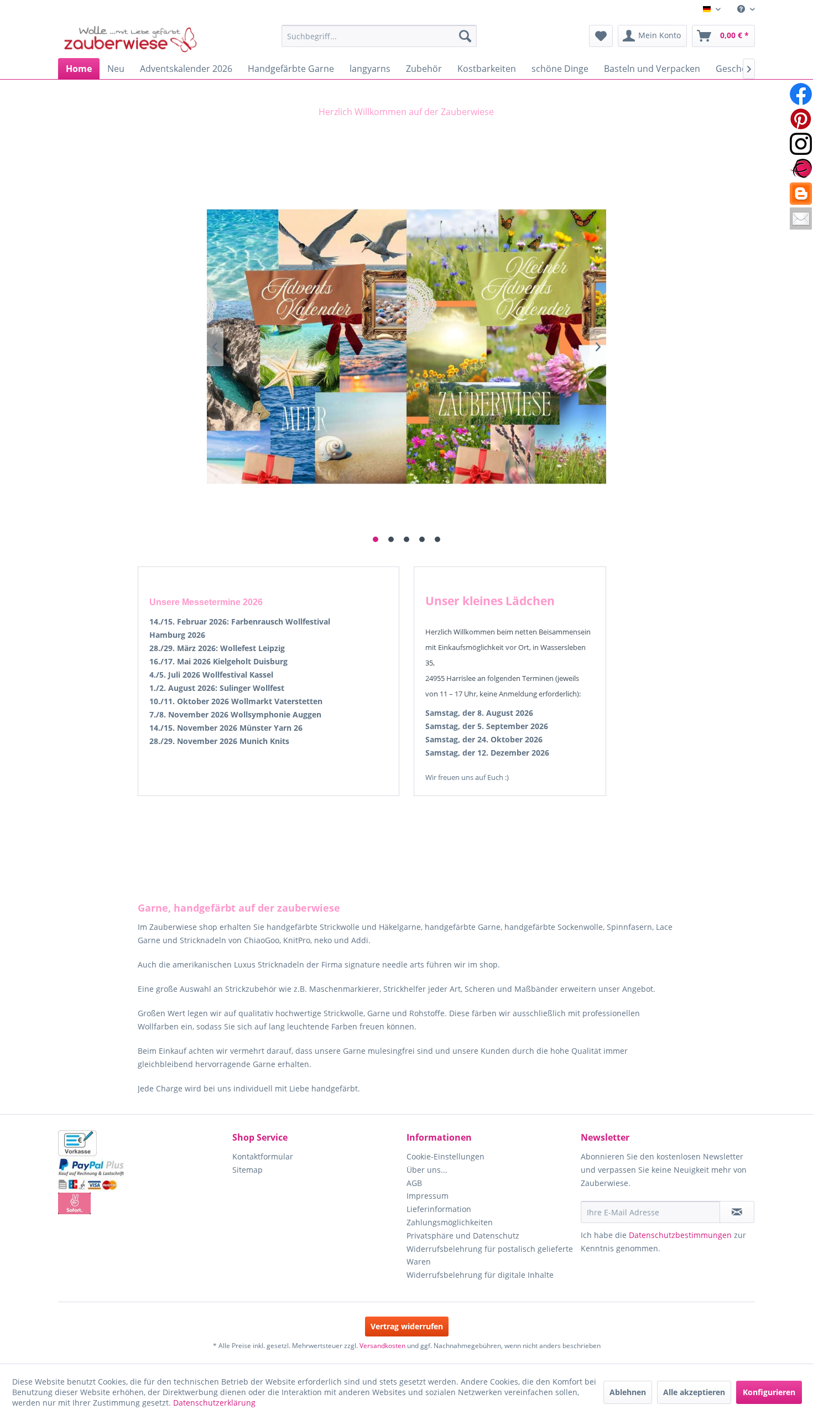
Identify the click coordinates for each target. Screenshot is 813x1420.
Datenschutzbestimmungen (680, 1235)
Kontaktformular (262, 1156)
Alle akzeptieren (694, 1392)
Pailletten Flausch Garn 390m (407, 347)
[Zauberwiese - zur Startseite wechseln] (130, 39)
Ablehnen (627, 1392)
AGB (414, 1183)
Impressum (427, 1195)
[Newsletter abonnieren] (737, 1212)
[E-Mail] (801, 218)
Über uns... (426, 1169)
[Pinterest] (801, 119)
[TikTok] (801, 194)
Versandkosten (382, 1345)
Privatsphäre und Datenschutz (462, 1235)
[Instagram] (801, 144)
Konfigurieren (769, 1392)
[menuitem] (742, 9)
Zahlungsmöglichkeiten (449, 1222)
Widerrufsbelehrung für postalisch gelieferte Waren (489, 1255)
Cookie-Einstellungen (445, 1156)
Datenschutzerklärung (214, 1402)
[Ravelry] (801, 169)
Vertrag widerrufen (407, 1326)
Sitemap (247, 1169)
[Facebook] (801, 94)
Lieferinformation (438, 1209)
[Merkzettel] (601, 36)
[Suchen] (465, 36)
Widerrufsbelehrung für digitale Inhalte (480, 1275)
